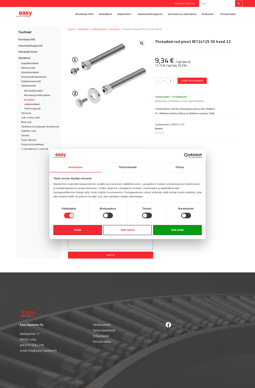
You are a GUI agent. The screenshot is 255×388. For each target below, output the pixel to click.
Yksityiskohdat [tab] (127, 167)
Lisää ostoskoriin (192, 80)
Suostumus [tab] (76, 167)
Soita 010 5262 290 (184, 3)
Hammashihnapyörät (30, 45)
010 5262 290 (34, 345)
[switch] (108, 215)
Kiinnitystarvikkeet (30, 72)
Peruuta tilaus (102, 341)
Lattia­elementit (28, 85)
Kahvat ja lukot (28, 67)
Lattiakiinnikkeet (32, 104)
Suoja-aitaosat (28, 140)
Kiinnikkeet (24, 58)
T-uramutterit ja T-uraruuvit (34, 149)
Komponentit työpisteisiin (33, 77)
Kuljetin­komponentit (31, 81)
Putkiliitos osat (28, 131)
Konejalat (29, 99)
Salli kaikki (177, 229)
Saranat (25, 135)
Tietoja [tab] (179, 167)
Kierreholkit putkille (33, 90)
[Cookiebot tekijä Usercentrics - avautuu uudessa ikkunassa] (186, 155)
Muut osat (26, 122)
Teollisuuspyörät (32, 108)
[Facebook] (168, 325)
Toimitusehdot (101, 324)
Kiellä (77, 229)
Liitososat (26, 113)
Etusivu (71, 29)
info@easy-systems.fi (42, 350)
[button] (141, 43)
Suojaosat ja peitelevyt (32, 144)
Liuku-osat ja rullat (30, 117)
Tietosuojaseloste (104, 330)
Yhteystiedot (101, 336)
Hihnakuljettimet (28, 52)
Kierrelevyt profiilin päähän (37, 95)
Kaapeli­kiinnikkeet (30, 63)
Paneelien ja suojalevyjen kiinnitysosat (40, 126)
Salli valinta (127, 229)
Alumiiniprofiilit (26, 39)
